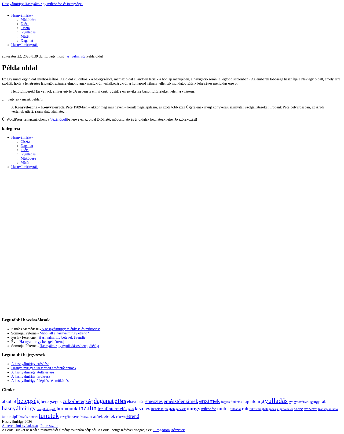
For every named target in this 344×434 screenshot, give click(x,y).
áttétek (98, 417)
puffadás (235, 409)
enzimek (209, 401)
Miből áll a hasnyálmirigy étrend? (64, 333)
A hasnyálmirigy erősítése (30, 364)
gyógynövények (299, 402)
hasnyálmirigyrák (46, 409)
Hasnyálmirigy (42, 4)
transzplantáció (328, 409)
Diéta (25, 24)
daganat (104, 400)
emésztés (154, 401)
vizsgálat (65, 417)
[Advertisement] (87, 8)
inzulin (87, 408)
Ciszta (25, 28)
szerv (298, 408)
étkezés (120, 417)
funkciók (236, 402)
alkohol (9, 401)
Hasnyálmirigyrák (24, 45)
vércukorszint (82, 417)
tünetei (33, 417)
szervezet (310, 409)
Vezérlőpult (58, 119)
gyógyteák (318, 402)
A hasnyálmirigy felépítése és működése (70, 329)
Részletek (178, 430)
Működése (28, 20)
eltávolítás (135, 401)
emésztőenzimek (181, 401)
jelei (131, 409)
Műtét (25, 36)
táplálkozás (19, 417)
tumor (6, 417)
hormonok (67, 408)
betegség (28, 400)
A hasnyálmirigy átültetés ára (32, 372)
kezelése (157, 409)
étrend (132, 416)
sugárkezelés (285, 409)
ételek (109, 416)
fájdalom (251, 401)
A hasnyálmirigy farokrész (30, 376)
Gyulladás (28, 32)
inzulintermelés (112, 408)
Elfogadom (161, 430)
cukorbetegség (78, 401)
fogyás (225, 402)
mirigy (193, 408)
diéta (120, 401)
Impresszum (49, 426)
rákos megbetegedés (262, 409)
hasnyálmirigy (75, 56)
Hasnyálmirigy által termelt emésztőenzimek (43, 368)
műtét (223, 408)
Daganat (27, 41)
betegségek (51, 401)
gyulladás (274, 400)
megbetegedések (175, 409)
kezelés (142, 408)
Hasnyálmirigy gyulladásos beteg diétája (69, 346)
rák (245, 408)
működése (208, 409)
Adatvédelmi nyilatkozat (20, 426)
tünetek (49, 415)
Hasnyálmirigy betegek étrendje (62, 337)
